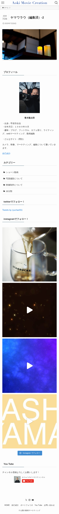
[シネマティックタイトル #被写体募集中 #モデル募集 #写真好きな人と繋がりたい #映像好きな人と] (29, 310)
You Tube (38, 505)
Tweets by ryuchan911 (12, 210)
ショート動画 (12, 172)
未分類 (9, 191)
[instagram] (29, 500)
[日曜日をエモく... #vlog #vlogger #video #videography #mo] (29, 254)
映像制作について (14, 185)
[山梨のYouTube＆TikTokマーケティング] (29, 2)
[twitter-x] (26, 500)
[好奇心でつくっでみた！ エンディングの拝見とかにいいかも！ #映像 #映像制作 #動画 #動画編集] (29, 366)
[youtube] (33, 500)
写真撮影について (14, 178)
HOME (7, 505)
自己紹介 (6, 153)
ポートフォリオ (26, 505)
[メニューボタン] (2, 2)
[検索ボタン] (56, 2)
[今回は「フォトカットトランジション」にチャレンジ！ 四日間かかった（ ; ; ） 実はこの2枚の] (29, 421)
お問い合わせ (49, 505)
